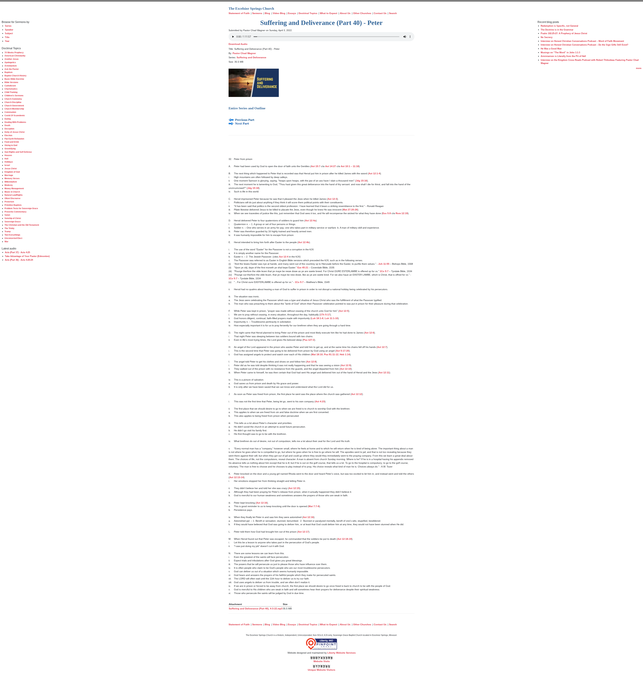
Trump (8, 231)
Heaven (8, 155)
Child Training (11, 92)
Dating (8, 119)
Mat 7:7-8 (314, 506)
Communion (10, 112)
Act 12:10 (345, 368)
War (6, 241)
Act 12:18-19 (344, 539)
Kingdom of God (12, 172)
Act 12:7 (382, 347)
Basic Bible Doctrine (14, 79)
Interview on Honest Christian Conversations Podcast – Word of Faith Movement (582, 41)
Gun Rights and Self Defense (18, 152)
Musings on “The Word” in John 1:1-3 (560, 52)
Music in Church (12, 192)
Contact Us (380, 13)
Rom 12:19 (402, 213)
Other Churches (362, 13)
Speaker (9, 29)
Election (8, 135)
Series (8, 26)
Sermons (257, 13)
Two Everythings (12, 235)
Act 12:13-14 (236, 477)
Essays (292, 13)
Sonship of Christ (13, 218)
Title (7, 37)
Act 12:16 (261, 502)
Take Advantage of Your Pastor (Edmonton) (27, 256)
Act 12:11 (384, 372)
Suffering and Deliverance (251, 57)
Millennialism (11, 182)
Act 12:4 (283, 256)
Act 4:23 (320, 401)
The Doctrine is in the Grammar (557, 29)
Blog (267, 13)
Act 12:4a (310, 220)
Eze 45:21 (302, 267)
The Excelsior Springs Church (251, 8)
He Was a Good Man (551, 48)
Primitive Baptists (13, 205)
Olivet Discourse (12, 198)
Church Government (14, 105)
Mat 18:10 (317, 354)
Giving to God (11, 145)
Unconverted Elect (13, 238)
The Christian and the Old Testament (22, 225)
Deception (9, 129)
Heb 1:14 (345, 354)
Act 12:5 (343, 311)
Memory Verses (12, 178)
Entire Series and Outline (247, 108)
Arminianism (11, 66)
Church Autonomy (13, 99)
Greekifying (10, 148)
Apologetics (10, 62)
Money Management (14, 188)
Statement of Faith (239, 13)
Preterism (9, 202)
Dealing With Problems (15, 122)
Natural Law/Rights (14, 195)
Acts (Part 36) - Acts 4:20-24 (19, 260)
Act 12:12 (356, 394)
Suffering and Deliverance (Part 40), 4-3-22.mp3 (255, 608)
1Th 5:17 (325, 314)
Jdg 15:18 (253, 188)
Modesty (9, 185)
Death (7, 125)
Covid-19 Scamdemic (15, 115)
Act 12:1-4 (374, 173)
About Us (345, 13)
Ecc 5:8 (386, 213)
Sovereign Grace (13, 221)
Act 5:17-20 (342, 350)
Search (393, 13)
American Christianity (15, 56)
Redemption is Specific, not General (559, 26)
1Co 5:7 (384, 271)
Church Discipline (13, 102)
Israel (7, 165)
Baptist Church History (15, 75)
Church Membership (14, 109)
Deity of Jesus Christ (15, 132)
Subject (9, 33)
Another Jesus (12, 59)
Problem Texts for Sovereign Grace (21, 208)
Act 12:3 (332, 199)
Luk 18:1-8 (317, 318)
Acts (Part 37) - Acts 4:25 (17, 252)
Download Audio (238, 44)
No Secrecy (546, 37)
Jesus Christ (11, 168)
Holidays (9, 162)
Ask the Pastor (12, 69)
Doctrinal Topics (308, 13)
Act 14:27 (330, 166)
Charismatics (11, 89)
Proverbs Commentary (15, 212)
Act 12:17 (303, 531)
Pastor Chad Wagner (244, 53)
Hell (6, 159)
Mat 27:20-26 (350, 209)
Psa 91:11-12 (331, 354)
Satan (7, 215)
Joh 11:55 (383, 264)
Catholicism (10, 86)
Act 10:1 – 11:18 (350, 166)
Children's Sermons (14, 95)
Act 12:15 (294, 488)
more (638, 68)
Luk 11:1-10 (331, 318)
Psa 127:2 (308, 340)
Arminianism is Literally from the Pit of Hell (563, 56)
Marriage (9, 175)
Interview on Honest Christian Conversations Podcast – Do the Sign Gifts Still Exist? (584, 45)
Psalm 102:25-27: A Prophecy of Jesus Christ (564, 33)
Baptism (9, 72)
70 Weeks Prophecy (14, 52)
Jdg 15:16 (361, 180)
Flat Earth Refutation (14, 139)
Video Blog (279, 13)
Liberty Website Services (341, 652)
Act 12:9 (345, 365)
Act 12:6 (369, 332)
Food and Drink (12, 142)
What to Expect (328, 13)
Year (7, 41)
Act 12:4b (303, 242)
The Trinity (9, 228)
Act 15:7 (315, 166)
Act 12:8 (311, 361)
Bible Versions (11, 82)
